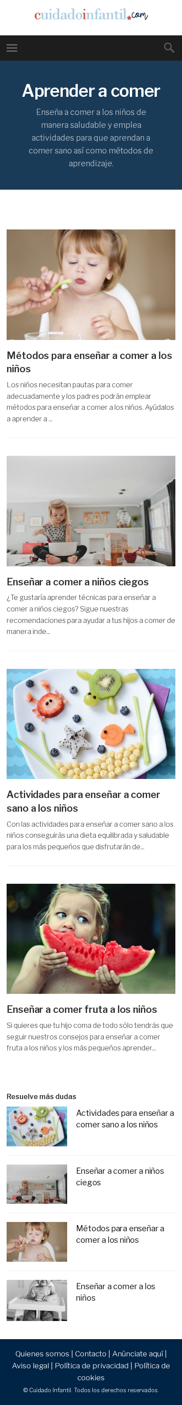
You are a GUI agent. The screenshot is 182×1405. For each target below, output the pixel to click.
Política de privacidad (92, 1365)
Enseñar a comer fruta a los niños (82, 1009)
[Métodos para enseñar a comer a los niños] (91, 284)
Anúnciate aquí (137, 1353)
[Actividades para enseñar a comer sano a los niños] (91, 724)
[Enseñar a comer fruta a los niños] (91, 939)
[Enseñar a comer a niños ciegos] (91, 511)
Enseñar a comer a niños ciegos (78, 582)
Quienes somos (42, 1353)
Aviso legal (30, 1365)
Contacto (90, 1353)
